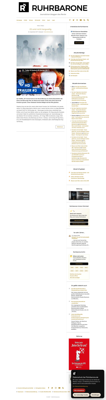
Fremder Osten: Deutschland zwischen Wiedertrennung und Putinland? (80, 149)
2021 (76, 270)
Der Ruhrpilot (74, 75)
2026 (72, 267)
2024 (81, 267)
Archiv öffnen (79, 263)
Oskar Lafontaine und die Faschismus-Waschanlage (77, 177)
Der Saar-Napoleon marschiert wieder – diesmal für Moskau (80, 56)
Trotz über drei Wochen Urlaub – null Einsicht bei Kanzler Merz (80, 60)
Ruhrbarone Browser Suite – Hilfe (62, 391)
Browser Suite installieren (79, 223)
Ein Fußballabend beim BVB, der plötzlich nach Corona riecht (79, 142)
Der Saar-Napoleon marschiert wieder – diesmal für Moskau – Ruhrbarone (79, 93)
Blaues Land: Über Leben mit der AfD (80, 71)
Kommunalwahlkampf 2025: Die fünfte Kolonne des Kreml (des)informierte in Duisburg (79, 98)
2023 (86, 267)
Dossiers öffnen (74, 275)
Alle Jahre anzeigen (75, 277)
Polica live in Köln (75, 73)
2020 (81, 270)
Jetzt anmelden (79, 42)
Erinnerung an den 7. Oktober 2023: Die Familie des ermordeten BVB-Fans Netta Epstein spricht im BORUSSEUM (80, 67)
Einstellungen (95, 395)
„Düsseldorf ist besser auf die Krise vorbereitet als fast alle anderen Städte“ (80, 159)
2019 (86, 270)
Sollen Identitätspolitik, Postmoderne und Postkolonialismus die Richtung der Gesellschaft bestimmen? (80, 317)
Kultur (43, 20)
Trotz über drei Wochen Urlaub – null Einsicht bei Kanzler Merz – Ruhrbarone (80, 122)
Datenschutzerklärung (31, 391)
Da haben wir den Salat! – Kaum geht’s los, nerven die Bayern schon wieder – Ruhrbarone (80, 131)
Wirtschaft (37, 20)
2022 (72, 270)
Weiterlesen (60, 126)
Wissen (31, 20)
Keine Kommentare (48, 31)
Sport (48, 20)
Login (53, 20)
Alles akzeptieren (79, 390)
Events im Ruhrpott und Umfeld (25, 388)
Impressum (20, 391)
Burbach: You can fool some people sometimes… (80, 237)
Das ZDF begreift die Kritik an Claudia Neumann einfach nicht (79, 289)
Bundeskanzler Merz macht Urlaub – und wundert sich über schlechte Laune (80, 126)
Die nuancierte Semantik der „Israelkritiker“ (78, 302)
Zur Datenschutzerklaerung (80, 386)
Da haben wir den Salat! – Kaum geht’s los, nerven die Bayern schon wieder (80, 63)
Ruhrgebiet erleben (40, 388)
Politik (25, 20)
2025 (76, 267)
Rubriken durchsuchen (75, 274)
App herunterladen (79, 220)
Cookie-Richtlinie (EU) (45, 391)
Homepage (19, 20)
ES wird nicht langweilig (40, 29)
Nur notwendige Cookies (81, 395)
